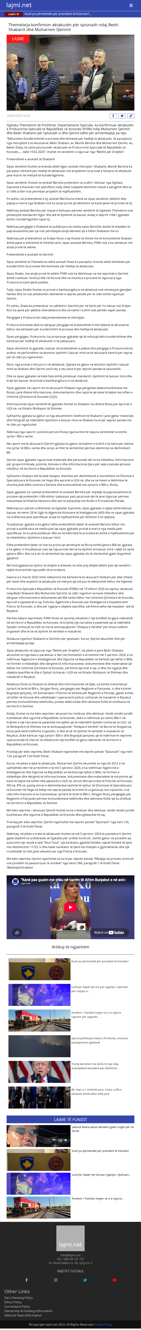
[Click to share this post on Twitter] (121, 115)
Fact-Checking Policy (18, 1298)
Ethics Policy (12, 1302)
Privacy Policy (103, 1324)
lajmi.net (19, 5)
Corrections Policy (17, 1307)
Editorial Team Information (23, 1315)
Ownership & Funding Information (28, 1311)
